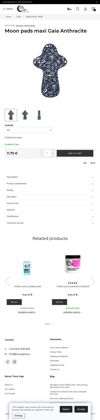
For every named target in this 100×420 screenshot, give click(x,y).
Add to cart (75, 153)
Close (18, 162)
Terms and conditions (59, 348)
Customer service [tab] (15, 223)
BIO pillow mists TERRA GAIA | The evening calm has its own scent (68, 386)
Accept (81, 409)
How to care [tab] (13, 203)
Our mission (10, 389)
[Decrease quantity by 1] (42, 153)
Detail (14, 302)
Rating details (29, 25)
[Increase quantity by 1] (53, 153)
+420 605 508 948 (19, 348)
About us (8, 385)
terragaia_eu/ (14, 362)
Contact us (54, 369)
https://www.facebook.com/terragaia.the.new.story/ (8, 362)
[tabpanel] (27, 284)
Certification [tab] (13, 216)
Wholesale (54, 361)
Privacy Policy (56, 352)
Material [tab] (11, 210)
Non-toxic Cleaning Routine (62, 398)
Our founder (10, 393)
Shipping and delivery (59, 356)
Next (92, 281)
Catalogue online (57, 365)
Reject (66, 409)
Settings (18, 416)
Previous (7, 281)
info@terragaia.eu (19, 354)
